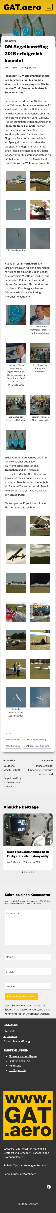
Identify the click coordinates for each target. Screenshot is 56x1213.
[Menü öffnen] (49, 7)
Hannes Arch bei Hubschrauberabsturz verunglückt (40, 767)
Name (10, 956)
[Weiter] (48, 841)
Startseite (9, 1031)
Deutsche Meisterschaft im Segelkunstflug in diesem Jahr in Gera (12, 773)
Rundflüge (15, 1065)
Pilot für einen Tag (19, 1060)
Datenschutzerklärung (16, 1041)
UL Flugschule (17, 1070)
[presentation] (28, 829)
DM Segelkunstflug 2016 (36, 746)
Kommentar (13, 913)
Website (11, 986)
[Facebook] (49, 1187)
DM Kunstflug (13, 746)
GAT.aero (13, 67)
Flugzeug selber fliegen (23, 1056)
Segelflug (10, 41)
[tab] (22, 872)
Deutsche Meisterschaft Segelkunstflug (26, 739)
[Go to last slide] (8, 841)
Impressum (10, 1036)
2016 (9, 733)
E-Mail (10, 971)
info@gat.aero (28, 1173)
